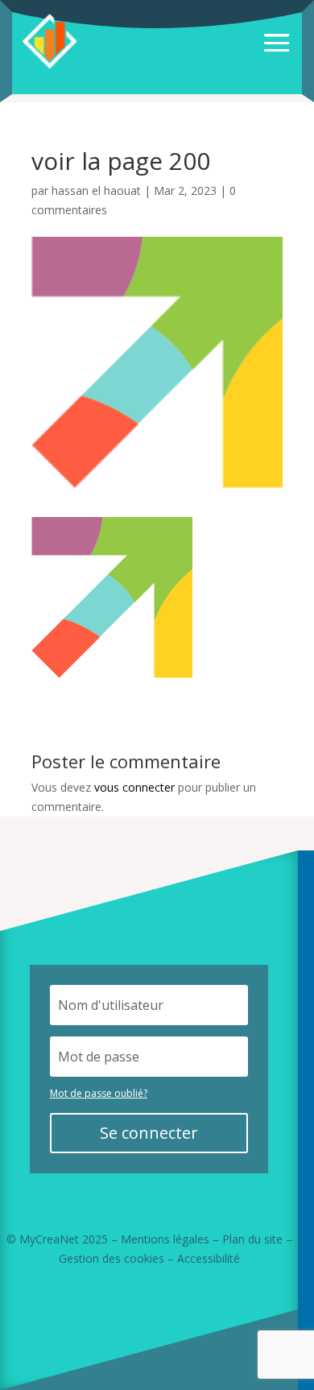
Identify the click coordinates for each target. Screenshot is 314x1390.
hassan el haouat (96, 190)
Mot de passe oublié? (98, 1093)
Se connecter (149, 1133)
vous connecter (134, 787)
